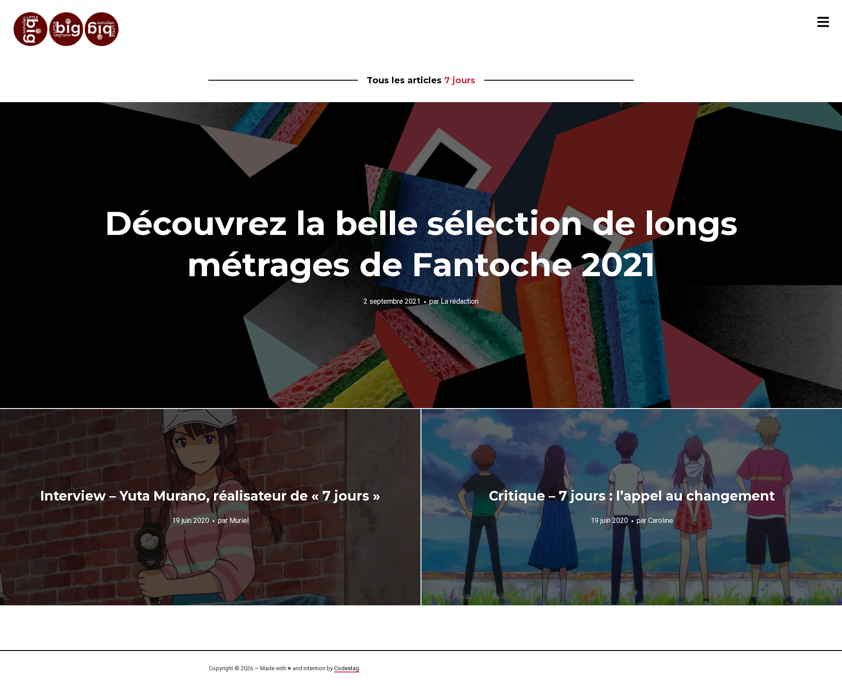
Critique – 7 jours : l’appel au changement (632, 496)
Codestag (346, 668)
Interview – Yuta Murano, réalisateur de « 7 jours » (210, 496)
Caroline (660, 520)
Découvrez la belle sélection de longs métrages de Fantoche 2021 (421, 243)
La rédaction (459, 301)
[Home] (66, 29)
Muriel (239, 520)
